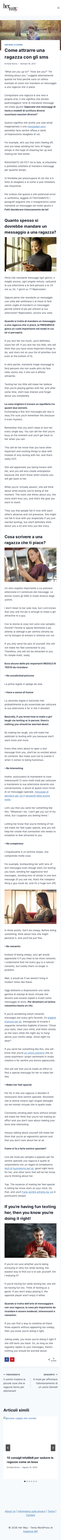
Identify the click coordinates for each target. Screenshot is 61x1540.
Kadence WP (30, 1531)
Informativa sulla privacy (31, 1511)
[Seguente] (53, 1447)
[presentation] (30, 1434)
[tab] (25, 1481)
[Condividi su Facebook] (7, 1359)
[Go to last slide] (8, 1447)
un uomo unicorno (34, 1052)
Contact (30, 1515)
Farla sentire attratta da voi (37, 1192)
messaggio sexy (36, 126)
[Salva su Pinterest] (12, 1359)
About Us (10, 1511)
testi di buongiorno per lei (19, 1168)
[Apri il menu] (58, 8)
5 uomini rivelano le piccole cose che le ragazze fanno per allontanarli (14, 1382)
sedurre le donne (14, 45)
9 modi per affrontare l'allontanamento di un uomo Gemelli (45, 1380)
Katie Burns (12, 64)
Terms (51, 1511)
